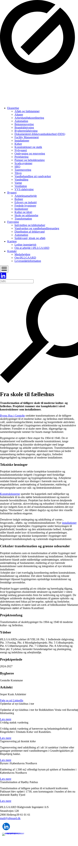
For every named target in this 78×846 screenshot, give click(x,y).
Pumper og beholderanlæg (30, 160)
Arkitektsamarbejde (26, 195)
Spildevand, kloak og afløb (30, 238)
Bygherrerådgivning (26, 130)
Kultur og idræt (23, 212)
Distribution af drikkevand (30, 231)
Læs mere (5, 719)
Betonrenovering (24, 124)
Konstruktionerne (10, 493)
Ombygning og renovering (30, 153)
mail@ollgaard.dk (10, 818)
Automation (21, 121)
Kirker (18, 143)
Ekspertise (13, 108)
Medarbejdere (22, 254)
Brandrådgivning (24, 127)
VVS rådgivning (24, 189)
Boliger (19, 199)
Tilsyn (18, 173)
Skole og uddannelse (26, 215)
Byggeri (12, 192)
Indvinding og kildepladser (30, 225)
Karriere (12, 241)
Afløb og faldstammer (27, 111)
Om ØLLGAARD (25, 257)
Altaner (19, 114)
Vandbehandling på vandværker (33, 176)
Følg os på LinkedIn (11, 700)
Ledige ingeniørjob (25, 244)
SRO (17, 166)
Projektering (21, 156)
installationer (69, 522)
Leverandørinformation (28, 260)
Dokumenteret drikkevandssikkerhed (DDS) (40, 134)
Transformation (23, 218)
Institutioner (21, 208)
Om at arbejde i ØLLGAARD (32, 247)
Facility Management (27, 137)
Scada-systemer (23, 163)
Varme (18, 182)
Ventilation (21, 186)
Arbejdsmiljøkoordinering (29, 117)
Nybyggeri (21, 150)
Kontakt (12, 251)
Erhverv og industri (26, 202)
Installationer (22, 140)
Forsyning (13, 221)
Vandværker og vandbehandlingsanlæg (37, 228)
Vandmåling (21, 179)
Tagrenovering (23, 169)
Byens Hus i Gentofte (12, 415)
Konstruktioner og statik (28, 147)
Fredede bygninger (25, 205)
